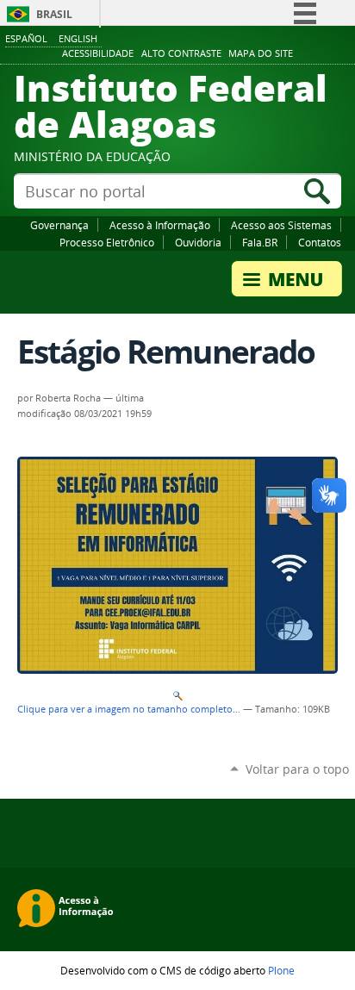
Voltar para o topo (297, 769)
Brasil (54, 14)
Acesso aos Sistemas (281, 225)
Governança (59, 225)
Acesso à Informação (159, 225)
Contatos (319, 242)
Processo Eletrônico (106, 242)
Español (26, 38)
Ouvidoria (198, 242)
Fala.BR (259, 242)
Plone (281, 970)
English (78, 38)
